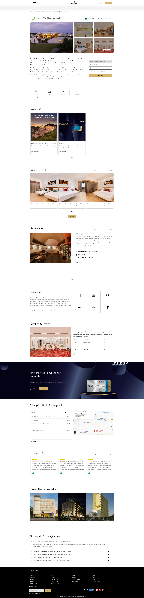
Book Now (108, 3)
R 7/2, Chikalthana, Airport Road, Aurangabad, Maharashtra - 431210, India (52, 19)
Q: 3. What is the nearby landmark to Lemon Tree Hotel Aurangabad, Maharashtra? (50, 554)
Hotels (43, 11)
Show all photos (107, 50)
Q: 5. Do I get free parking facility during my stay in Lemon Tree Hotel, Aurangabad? (51, 560)
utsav (94, 577)
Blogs (52, 575)
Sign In (101, 3)
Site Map (74, 577)
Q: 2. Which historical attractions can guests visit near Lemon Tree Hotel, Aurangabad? (51, 551)
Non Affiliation (54, 581)
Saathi (94, 579)
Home (31, 11)
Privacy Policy (33, 583)
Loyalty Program (96, 581)
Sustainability (75, 581)
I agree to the (36, 593)
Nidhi (94, 575)
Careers (32, 579)
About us (32, 577)
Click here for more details (36, 81)
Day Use (53, 577)
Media (73, 575)
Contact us (32, 581)
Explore (77, 256)
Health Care (34, 435)
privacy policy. (38, 593)
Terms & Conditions (55, 583)
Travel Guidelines (76, 579)
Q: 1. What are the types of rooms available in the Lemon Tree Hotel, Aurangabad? (50, 541)
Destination (37, 11)
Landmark (33, 438)
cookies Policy (54, 579)
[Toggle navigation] (34, 3)
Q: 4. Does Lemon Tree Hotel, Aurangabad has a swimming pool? (46, 557)
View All (36, 97)
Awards (32, 575)
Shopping (33, 441)
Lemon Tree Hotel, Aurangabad (54, 11)
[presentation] (96, 111)
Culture (33, 412)
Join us (43, 388)
